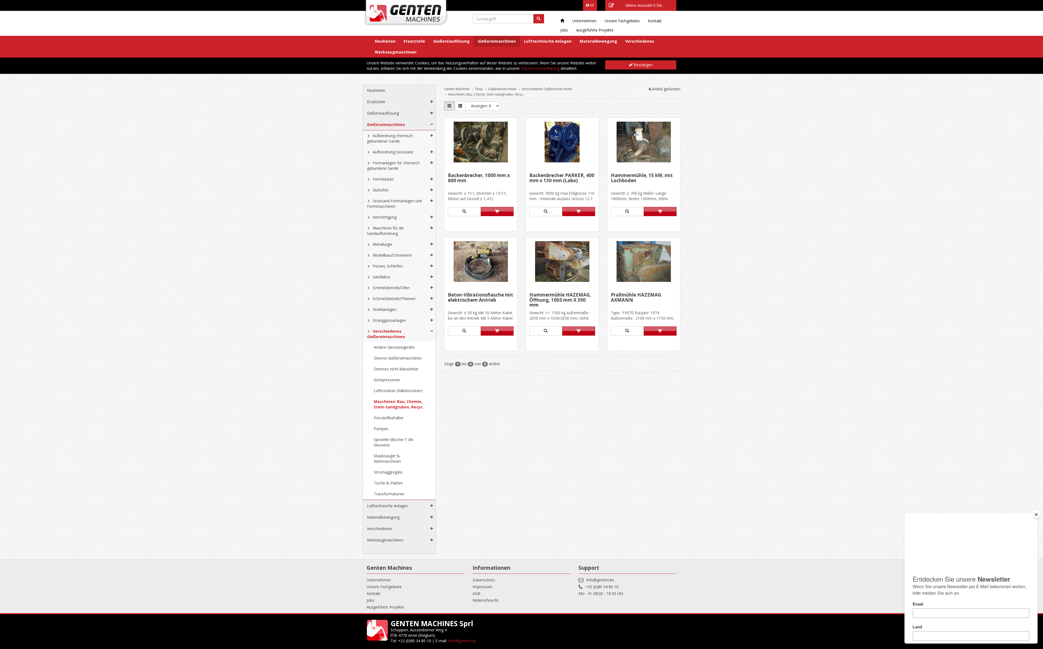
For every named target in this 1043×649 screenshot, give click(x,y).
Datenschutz (484, 579)
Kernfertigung (385, 217)
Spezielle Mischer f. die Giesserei (393, 442)
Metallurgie (382, 244)
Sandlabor (381, 276)
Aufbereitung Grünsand (393, 152)
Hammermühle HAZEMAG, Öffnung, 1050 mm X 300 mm (560, 299)
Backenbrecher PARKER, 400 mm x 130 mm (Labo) (561, 178)
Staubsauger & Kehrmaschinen (387, 458)
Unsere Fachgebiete (622, 20)
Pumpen (381, 428)
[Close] (1036, 515)
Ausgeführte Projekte (595, 30)
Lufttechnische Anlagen (547, 41)
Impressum (482, 586)
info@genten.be (600, 579)
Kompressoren (387, 379)
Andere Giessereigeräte (394, 347)
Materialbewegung (598, 41)
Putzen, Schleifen (388, 266)
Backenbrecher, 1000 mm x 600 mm (479, 178)
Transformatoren (389, 493)
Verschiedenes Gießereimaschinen (386, 334)
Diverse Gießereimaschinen (398, 358)
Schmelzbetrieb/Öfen (391, 287)
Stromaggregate (388, 472)
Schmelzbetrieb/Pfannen (394, 298)
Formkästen (383, 179)
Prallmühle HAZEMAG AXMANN (636, 297)
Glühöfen (381, 190)
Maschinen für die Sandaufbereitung (385, 230)
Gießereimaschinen (497, 41)
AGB (476, 593)
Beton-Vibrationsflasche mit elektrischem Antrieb (480, 297)
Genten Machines (457, 88)
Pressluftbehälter (389, 417)
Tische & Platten (388, 483)
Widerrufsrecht (485, 600)
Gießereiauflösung (451, 41)
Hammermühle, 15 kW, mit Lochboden (642, 178)
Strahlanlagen (385, 309)
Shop (479, 88)
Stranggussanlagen (389, 320)
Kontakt (655, 20)
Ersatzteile (414, 41)
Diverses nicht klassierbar (396, 368)
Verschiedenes (639, 41)
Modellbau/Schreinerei (392, 255)
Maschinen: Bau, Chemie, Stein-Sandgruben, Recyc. (399, 404)
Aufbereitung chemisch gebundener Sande (390, 138)
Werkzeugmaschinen (395, 52)
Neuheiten (385, 41)
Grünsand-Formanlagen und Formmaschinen (394, 203)
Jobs (564, 30)
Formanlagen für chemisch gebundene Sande (393, 165)
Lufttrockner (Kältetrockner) (398, 390)
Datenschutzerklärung (540, 68)
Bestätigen (643, 64)
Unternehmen (584, 20)
